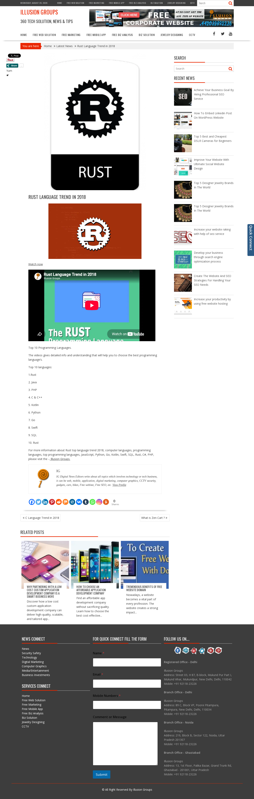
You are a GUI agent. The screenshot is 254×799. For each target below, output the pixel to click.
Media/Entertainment (35, 670)
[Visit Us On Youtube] (210, 653)
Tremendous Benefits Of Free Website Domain (144, 588)
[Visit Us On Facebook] (178, 653)
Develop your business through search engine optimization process (208, 257)
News (25, 649)
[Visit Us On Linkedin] (186, 653)
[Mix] (65, 499)
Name (98, 653)
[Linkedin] (45, 499)
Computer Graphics (34, 666)
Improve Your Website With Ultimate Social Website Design (211, 164)
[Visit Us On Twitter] (202, 653)
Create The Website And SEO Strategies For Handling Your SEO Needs (212, 280)
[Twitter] (38, 499)
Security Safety (31, 653)
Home (59, 2)
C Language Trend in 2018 (42, 518)
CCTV (192, 2)
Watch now (35, 264)
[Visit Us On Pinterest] (218, 653)
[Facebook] (32, 499)
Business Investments (36, 675)
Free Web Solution (75, 2)
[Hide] (7, 75)
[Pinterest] (52, 499)
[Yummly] (106, 499)
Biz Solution (157, 2)
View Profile (119, 484)
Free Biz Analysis (137, 2)
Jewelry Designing (176, 2)
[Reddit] (59, 499)
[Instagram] (99, 499)
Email (98, 674)
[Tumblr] (86, 499)
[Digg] (72, 499)
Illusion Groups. (60, 459)
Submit (101, 774)
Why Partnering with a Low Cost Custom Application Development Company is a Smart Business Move (44, 591)
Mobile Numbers (107, 696)
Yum (9, 71)
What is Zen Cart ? (153, 518)
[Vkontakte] (79, 499)
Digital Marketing (33, 662)
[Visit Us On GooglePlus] (194, 653)
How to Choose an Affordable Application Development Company (91, 589)
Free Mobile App (116, 2)
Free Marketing (96, 2)
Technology (29, 657)
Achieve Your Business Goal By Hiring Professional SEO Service (214, 94)
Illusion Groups (39, 12)
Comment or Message (110, 717)
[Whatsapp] (92, 499)
